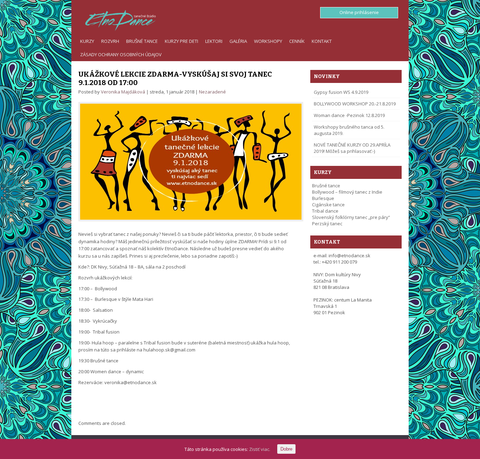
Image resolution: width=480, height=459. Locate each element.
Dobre (286, 449)
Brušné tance (142, 41)
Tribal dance (325, 211)
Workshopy (268, 41)
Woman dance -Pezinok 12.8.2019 (349, 115)
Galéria (238, 41)
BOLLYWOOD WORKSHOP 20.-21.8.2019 (355, 104)
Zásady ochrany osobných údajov (121, 54)
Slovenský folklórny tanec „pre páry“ (351, 217)
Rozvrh (110, 41)
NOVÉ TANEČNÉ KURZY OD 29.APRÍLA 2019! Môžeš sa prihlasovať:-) (352, 148)
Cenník (297, 41)
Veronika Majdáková (123, 92)
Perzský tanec (327, 223)
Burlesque (323, 198)
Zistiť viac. (259, 449)
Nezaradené (212, 92)
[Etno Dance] (117, 19)
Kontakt (322, 41)
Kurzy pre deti (181, 41)
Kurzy (87, 41)
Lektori (213, 41)
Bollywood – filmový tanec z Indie (347, 192)
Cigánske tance (328, 204)
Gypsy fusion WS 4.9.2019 (341, 92)
